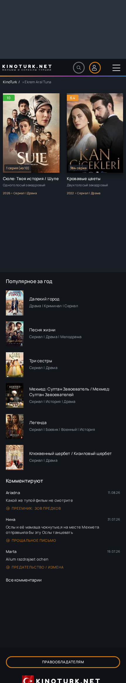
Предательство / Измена (38, 567)
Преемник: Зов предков (36, 508)
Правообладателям (63, 661)
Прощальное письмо (34, 540)
